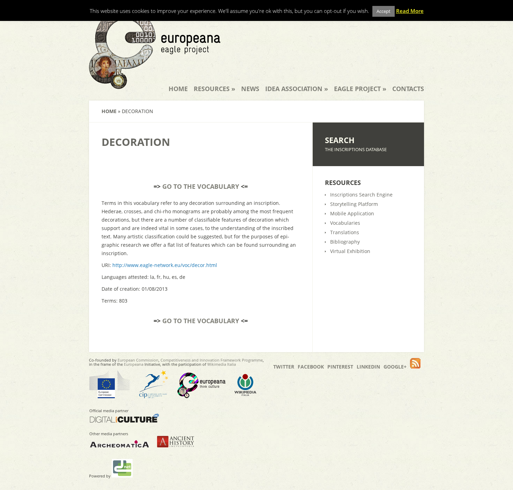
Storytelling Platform (354, 204)
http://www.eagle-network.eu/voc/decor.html (164, 265)
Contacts (408, 88)
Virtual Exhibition (350, 251)
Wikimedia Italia (221, 364)
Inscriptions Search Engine (361, 194)
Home (178, 88)
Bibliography (345, 241)
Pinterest (340, 366)
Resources (214, 88)
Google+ (395, 366)
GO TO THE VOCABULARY (200, 186)
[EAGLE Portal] (155, 84)
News (250, 88)
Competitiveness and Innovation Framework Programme (212, 360)
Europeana (133, 364)
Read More (410, 10)
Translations (344, 232)
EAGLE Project (360, 88)
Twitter (283, 366)
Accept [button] (384, 11)
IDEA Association (296, 88)
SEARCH (340, 140)
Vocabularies (345, 223)
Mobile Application (352, 213)
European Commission (138, 360)
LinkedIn (368, 366)
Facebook (311, 366)
